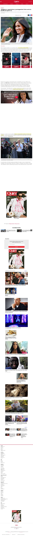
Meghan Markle (12, 223)
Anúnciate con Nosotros (21, 534)
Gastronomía (3, 453)
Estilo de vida (3, 462)
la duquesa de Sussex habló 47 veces (18, 89)
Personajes (2, 455)
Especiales (2, 467)
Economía (2, 484)
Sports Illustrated (3, 475)
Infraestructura (3, 499)
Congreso (2, 492)
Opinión (2, 466)
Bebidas (2, 454)
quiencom (18, 528)
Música (2, 472)
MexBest (2, 452)
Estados (2, 494)
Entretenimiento (3, 470)
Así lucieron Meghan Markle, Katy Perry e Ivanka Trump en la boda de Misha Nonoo (27, 231)
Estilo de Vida (3, 457)
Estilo (1, 469)
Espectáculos (3, 446)
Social (2, 504)
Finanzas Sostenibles (4, 506)
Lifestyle (2, 479)
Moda (1, 460)
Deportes (2, 471)
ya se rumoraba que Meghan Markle (23, 47)
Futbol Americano (3, 477)
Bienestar (2, 456)
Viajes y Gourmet (3, 450)
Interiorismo (2, 501)
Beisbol (2, 476)
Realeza (2, 447)
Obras (2, 486)
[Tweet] (28, 15)
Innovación (2, 507)
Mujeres (2, 464)
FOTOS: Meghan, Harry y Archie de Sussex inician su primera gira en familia (11, 231)
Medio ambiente (3, 503)
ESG (1, 502)
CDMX (1, 493)
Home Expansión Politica (4, 483)
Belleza (2, 449)
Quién (2, 445)
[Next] (31, 230)
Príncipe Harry (17, 223)
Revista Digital (30, 1)
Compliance (13, 534)
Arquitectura (3, 500)
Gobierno (2, 491)
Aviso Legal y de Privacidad (5, 534)
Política (2, 490)
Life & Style (2, 468)
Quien (15, 528)
